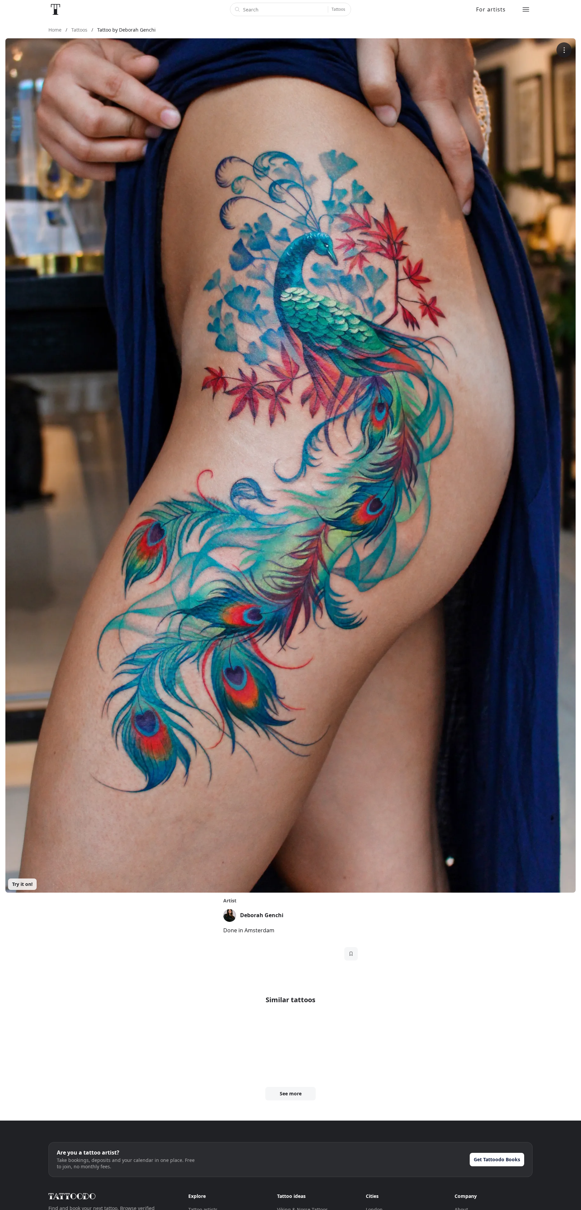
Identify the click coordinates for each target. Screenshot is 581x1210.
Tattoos (338, 9)
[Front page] (55, 9)
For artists (491, 9)
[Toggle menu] (526, 9)
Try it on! (22, 884)
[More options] (564, 49)
